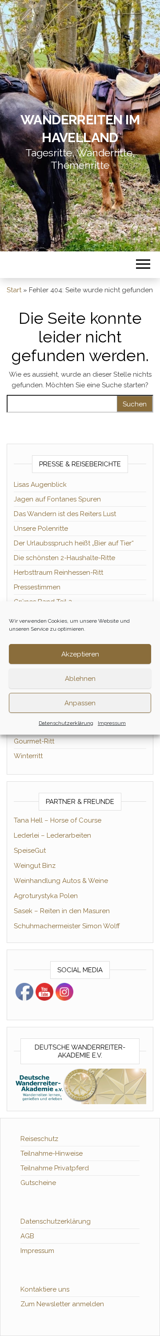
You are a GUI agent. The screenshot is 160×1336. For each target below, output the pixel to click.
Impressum (112, 723)
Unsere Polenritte (41, 529)
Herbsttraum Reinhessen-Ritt (58, 573)
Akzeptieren (80, 654)
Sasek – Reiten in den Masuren (62, 911)
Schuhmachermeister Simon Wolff (67, 926)
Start (14, 290)
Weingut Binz (35, 866)
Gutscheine (38, 1183)
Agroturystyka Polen (46, 896)
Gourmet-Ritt (34, 741)
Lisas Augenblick (40, 485)
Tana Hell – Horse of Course (57, 820)
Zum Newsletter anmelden (62, 1304)
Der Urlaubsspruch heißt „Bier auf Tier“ (74, 543)
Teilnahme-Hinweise (51, 1153)
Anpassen (80, 703)
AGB (27, 1236)
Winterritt (28, 756)
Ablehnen (80, 679)
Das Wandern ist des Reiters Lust (65, 514)
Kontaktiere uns (44, 1289)
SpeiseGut (30, 851)
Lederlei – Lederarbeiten (52, 835)
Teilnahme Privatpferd (54, 1168)
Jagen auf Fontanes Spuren (57, 499)
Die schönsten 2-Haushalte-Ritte (64, 558)
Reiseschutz (39, 1139)
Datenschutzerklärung (66, 723)
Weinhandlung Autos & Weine (61, 881)
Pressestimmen (37, 587)
